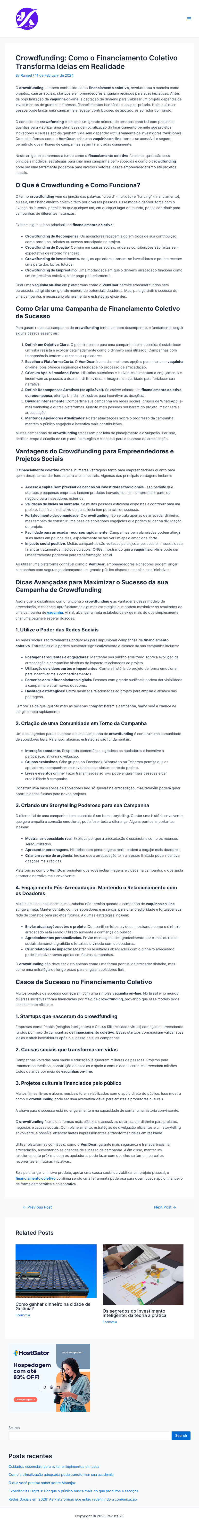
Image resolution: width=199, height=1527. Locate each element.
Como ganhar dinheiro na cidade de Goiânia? (53, 1306)
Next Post (165, 1207)
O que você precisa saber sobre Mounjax (42, 1483)
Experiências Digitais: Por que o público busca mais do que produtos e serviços (74, 1491)
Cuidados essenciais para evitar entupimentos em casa (53, 1466)
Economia (23, 1315)
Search (14, 1428)
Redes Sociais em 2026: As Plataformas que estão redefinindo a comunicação (73, 1499)
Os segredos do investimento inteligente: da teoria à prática (134, 1313)
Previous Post (37, 1207)
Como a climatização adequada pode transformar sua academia (61, 1474)
